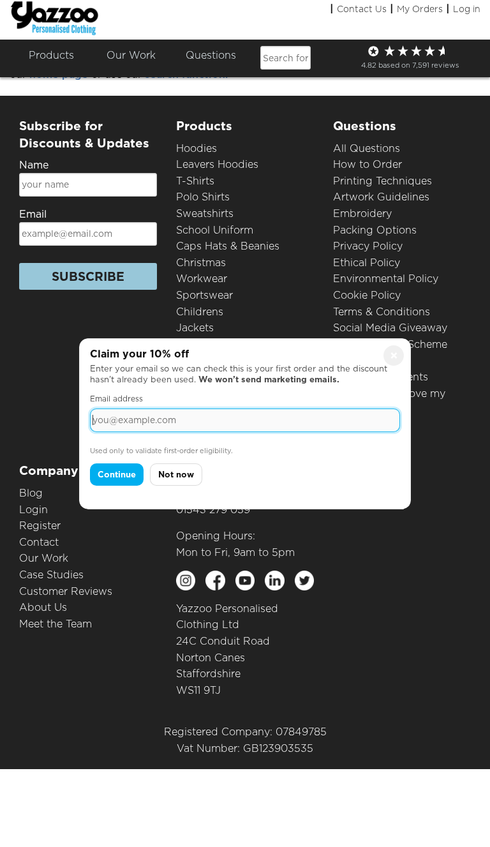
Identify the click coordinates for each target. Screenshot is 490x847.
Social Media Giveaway (390, 328)
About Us (43, 607)
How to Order (367, 164)
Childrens (199, 312)
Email (33, 214)
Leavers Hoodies (217, 164)
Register (40, 526)
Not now (176, 474)
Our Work (43, 558)
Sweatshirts (205, 213)
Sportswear (204, 295)
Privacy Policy (368, 246)
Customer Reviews (65, 591)
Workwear (201, 279)
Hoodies (196, 148)
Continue (117, 474)
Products (51, 55)
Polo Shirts (203, 197)
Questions (211, 55)
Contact (39, 542)
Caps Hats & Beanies (227, 246)
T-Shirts (195, 181)
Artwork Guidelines (381, 197)
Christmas (201, 263)
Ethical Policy (366, 263)
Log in (466, 9)
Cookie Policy (367, 295)
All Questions (366, 148)
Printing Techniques (382, 181)
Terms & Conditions (381, 312)
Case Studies (51, 575)
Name (33, 165)
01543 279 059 (213, 510)
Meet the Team (55, 624)
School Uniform (214, 230)
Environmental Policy (385, 279)
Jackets (195, 328)
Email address (116, 398)
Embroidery (362, 213)
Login (33, 510)
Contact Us (362, 9)
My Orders (420, 9)
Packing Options (375, 230)
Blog (31, 493)
